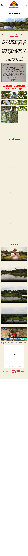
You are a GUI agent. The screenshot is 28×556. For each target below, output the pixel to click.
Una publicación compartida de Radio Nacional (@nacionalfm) (14, 366)
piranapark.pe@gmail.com (16, 370)
